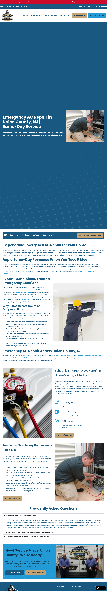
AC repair (24, 356)
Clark (100, 356)
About (88, 6)
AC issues (25, 324)
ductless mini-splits (40, 269)
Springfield (93, 356)
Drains (35, 15)
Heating (54, 15)
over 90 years (26, 299)
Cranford (80, 356)
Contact (97, 6)
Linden (86, 356)
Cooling (44, 15)
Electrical (63, 15)
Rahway (6, 358)
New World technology (24, 292)
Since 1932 (94, 253)
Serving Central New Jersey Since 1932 (13, 6)
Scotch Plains (14, 358)
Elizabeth (59, 356)
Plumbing (26, 15)
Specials (82, 6)
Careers (104, 6)
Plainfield (25, 358)
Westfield (66, 356)
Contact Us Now (84, 2)
